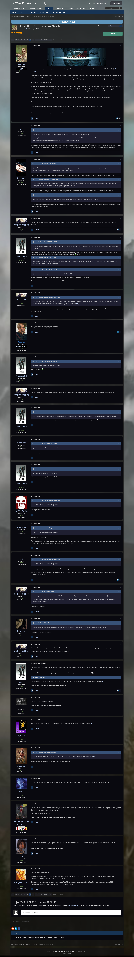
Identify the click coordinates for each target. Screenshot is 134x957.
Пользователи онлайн (58, 12)
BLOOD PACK (21, 511)
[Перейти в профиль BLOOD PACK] (21, 502)
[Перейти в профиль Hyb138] (21, 726)
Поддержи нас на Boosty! (77, 8)
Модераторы (44, 12)
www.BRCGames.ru (36, 8)
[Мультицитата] (32, 118)
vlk (21, 129)
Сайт (48, 8)
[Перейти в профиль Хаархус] (21, 331)
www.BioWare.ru (19, 8)
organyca (21, 766)
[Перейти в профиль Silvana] (21, 846)
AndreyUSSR (21, 256)
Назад (17, 39)
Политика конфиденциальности (63, 951)
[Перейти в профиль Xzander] (14, 27)
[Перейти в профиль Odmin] (21, 701)
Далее (46, 39)
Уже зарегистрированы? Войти (98, 3)
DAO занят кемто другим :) (21, 823)
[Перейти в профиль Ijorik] (21, 783)
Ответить (113, 33)
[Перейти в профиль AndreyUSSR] (21, 246)
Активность (59, 8)
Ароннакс (21, 178)
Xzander (25, 29)
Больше (92, 8)
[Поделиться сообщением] (120, 45)
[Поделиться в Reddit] (12, 928)
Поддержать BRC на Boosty (67, 21)
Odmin (21, 707)
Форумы (14, 12)
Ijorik (21, 791)
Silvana (21, 856)
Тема (48, 951)
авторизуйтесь (73, 905)
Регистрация (116, 3)
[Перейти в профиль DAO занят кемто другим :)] (21, 811)
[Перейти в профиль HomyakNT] (21, 624)
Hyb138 (21, 735)
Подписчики (113, 26)
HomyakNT (21, 631)
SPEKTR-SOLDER (21, 225)
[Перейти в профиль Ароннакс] (21, 167)
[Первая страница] (12, 40)
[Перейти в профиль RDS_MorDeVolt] (21, 874)
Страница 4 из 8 (57, 39)
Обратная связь (80, 951)
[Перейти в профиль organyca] (21, 756)
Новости (43, 29)
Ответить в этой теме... (31, 912)
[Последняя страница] (50, 40)
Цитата (37, 118)
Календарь (24, 12)
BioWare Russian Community (28, 3)
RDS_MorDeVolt (21, 882)
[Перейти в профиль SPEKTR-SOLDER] (21, 220)
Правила (33, 12)
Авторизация (104, 26)
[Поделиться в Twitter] (16, 928)
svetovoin (21, 443)
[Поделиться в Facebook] (19, 928)
